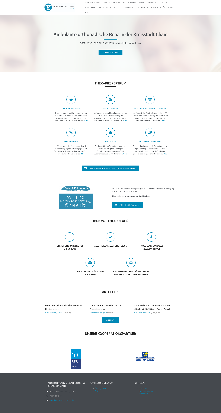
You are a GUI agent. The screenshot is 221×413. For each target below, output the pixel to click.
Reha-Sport (90, 7)
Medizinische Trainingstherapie (150, 108)
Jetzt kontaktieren (110, 52)
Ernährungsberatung (150, 141)
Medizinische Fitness (109, 7)
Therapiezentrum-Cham (53, 313)
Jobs (87, 12)
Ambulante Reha (92, 2)
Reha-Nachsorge (112, 2)
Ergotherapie (71, 141)
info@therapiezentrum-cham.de (62, 400)
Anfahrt (97, 391)
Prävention (152, 2)
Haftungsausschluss (146, 391)
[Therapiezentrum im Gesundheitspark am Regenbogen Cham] (59, 7)
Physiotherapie (110, 108)
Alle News (110, 320)
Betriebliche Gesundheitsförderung (155, 7)
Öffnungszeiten (100, 388)
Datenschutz (143, 394)
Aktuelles (67, 313)
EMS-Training (128, 7)
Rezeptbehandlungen (133, 2)
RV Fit (164, 2)
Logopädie (110, 141)
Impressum (143, 388)
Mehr (86, 121)
